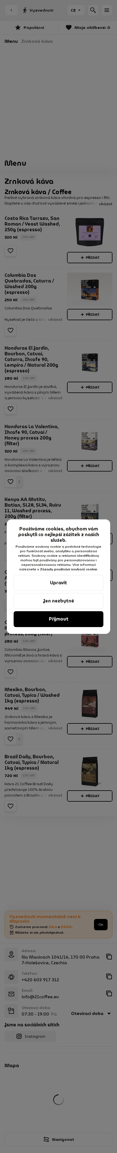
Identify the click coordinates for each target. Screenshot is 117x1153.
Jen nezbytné (58, 600)
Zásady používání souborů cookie (68, 569)
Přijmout (58, 619)
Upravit (58, 582)
